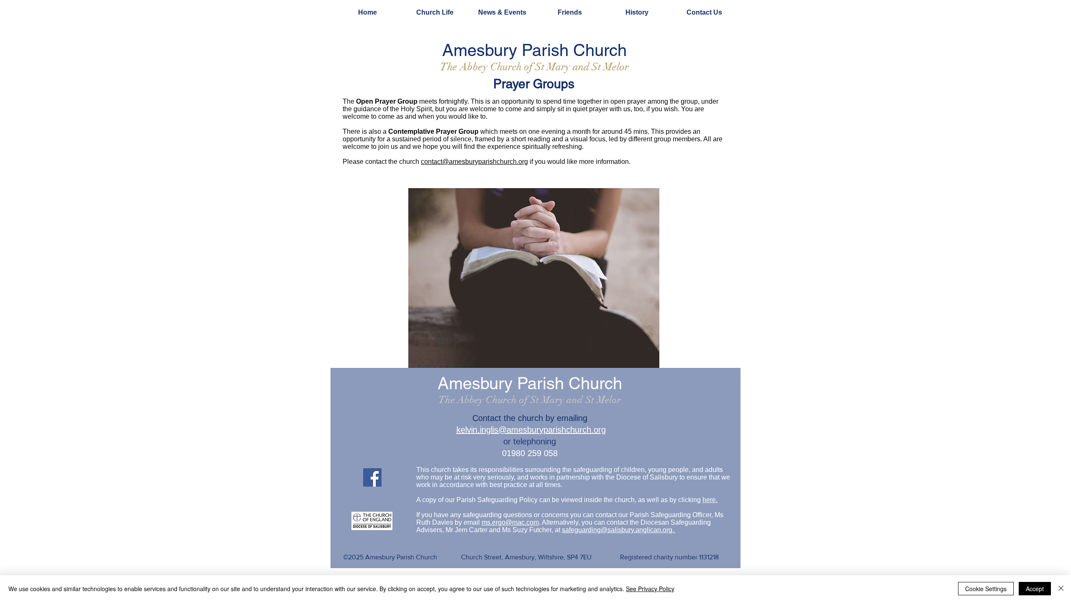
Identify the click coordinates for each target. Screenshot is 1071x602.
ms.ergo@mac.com (510, 522)
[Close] (1061, 588)
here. (709, 499)
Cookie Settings (986, 588)
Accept (1035, 588)
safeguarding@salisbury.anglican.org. (619, 529)
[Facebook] (372, 477)
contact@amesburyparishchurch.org (474, 161)
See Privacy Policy (650, 588)
